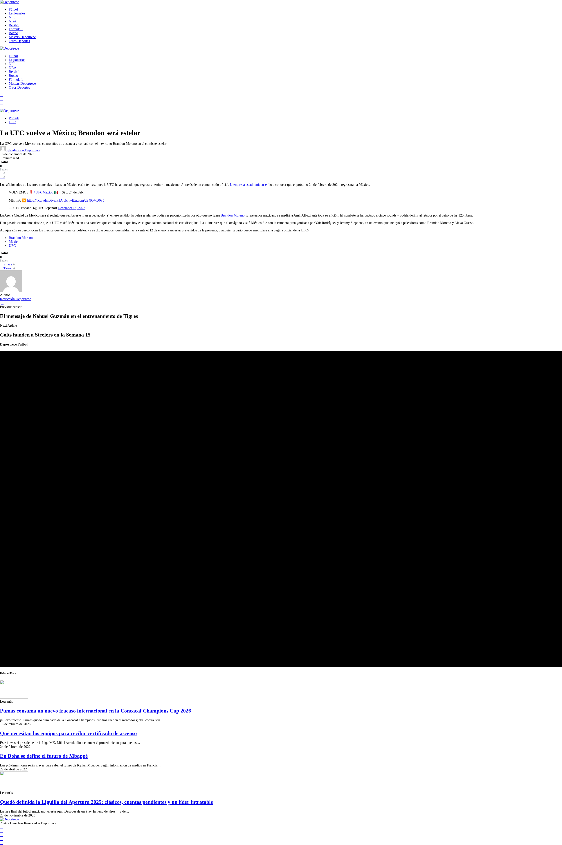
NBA (12, 21)
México (14, 241)
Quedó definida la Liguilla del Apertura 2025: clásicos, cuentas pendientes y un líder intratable (106, 802)
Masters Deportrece (22, 37)
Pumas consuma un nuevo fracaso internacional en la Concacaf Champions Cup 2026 (95, 711)
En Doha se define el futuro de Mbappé (44, 756)
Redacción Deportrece (15, 299)
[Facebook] (1, 95)
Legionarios (17, 13)
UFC (12, 122)
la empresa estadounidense (248, 184)
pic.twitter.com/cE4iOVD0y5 (83, 200)
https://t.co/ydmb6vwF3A (45, 200)
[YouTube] (1, 99)
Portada (14, 118)
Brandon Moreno (233, 215)
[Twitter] (1, 107)
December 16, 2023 (71, 208)
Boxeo (13, 33)
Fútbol (13, 9)
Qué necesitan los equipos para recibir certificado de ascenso (68, 733)
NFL (12, 17)
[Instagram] (1, 103)
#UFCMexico (43, 192)
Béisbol (14, 25)
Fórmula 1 (16, 29)
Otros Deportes (19, 41)
